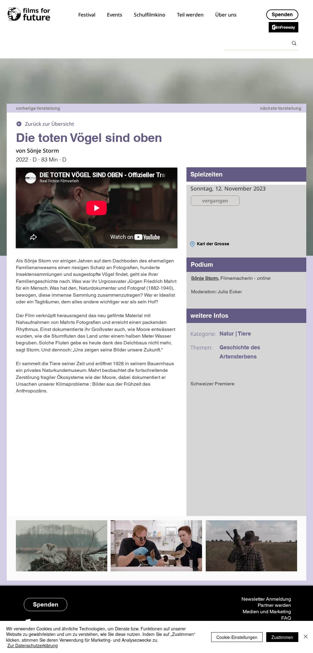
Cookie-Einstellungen (236, 637)
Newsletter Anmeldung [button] (266, 599)
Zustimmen (282, 637)
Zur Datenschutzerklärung (32, 645)
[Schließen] (305, 637)
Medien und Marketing (267, 611)
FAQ (286, 618)
